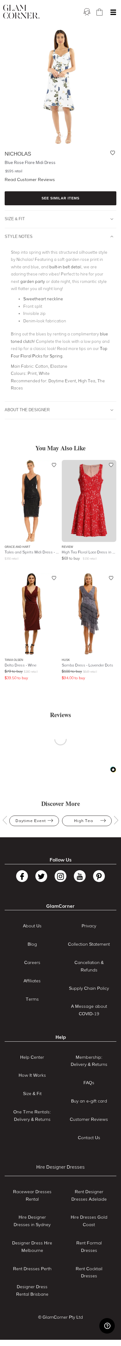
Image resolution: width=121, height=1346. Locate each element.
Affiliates (32, 981)
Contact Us (89, 1137)
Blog (32, 944)
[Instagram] (60, 876)
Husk (66, 660)
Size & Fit (15, 218)
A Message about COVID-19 (89, 1009)
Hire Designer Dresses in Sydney (32, 1220)
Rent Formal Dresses (89, 1246)
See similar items (60, 198)
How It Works (32, 1075)
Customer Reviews (89, 1119)
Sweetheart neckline (43, 298)
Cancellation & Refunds (89, 966)
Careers (32, 962)
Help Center (32, 1057)
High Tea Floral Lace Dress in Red (89, 552)
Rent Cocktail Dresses (89, 1272)
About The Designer (27, 409)
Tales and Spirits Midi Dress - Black (32, 552)
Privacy (89, 926)
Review (67, 546)
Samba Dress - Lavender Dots (87, 665)
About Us (32, 926)
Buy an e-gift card (89, 1101)
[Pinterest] (99, 876)
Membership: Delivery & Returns (89, 1060)
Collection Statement (89, 944)
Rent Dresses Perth (32, 1268)
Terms (32, 999)
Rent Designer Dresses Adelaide (89, 1195)
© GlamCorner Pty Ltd (60, 1317)
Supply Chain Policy (89, 988)
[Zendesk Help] (107, 1326)
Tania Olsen (14, 660)
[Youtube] (80, 876)
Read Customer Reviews (30, 179)
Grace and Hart (17, 546)
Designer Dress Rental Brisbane (32, 1290)
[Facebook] (22, 876)
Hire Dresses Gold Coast (89, 1220)
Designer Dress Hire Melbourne (32, 1246)
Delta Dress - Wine (20, 665)
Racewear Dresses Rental (32, 1195)
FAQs (88, 1082)
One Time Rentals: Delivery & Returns (32, 1115)
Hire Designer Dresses (60, 1167)
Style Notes (19, 236)
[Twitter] (41, 876)
